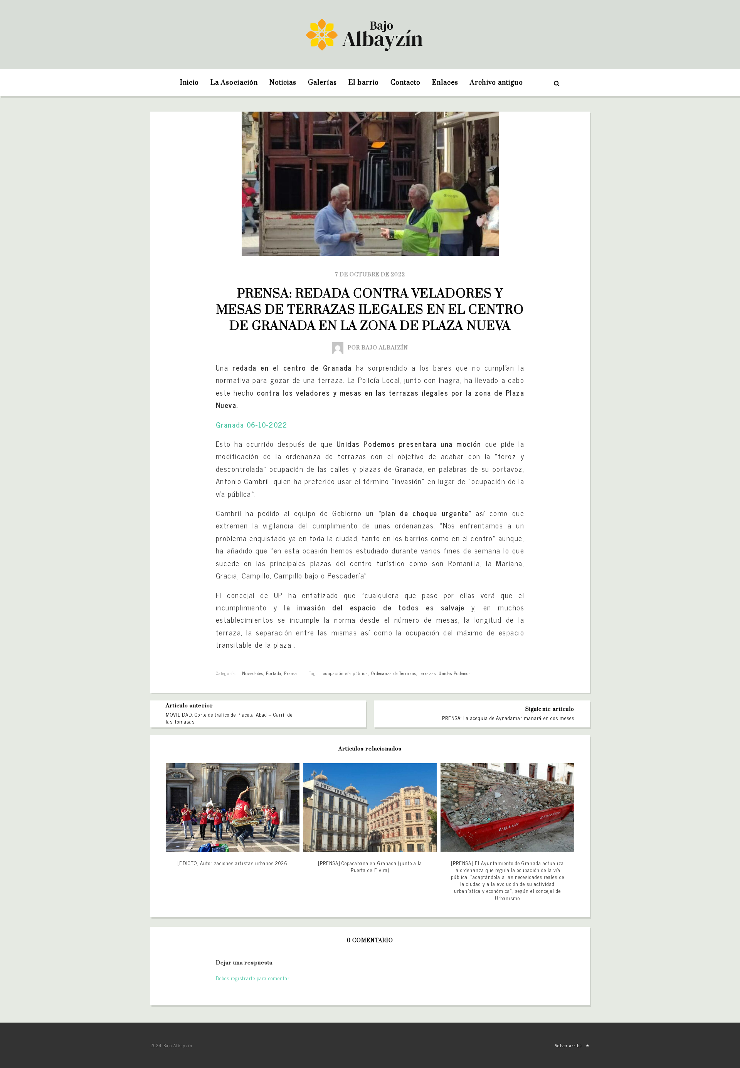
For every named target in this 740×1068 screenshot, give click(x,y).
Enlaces (445, 83)
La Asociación (234, 83)
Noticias (282, 83)
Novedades (252, 673)
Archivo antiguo (496, 83)
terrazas (427, 673)
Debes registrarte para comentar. (253, 978)
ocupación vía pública (345, 673)
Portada (273, 673)
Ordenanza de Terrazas (394, 673)
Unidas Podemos (455, 673)
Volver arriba (568, 1045)
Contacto (405, 83)
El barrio (363, 83)
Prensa (290, 673)
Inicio (189, 83)
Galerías (322, 83)
